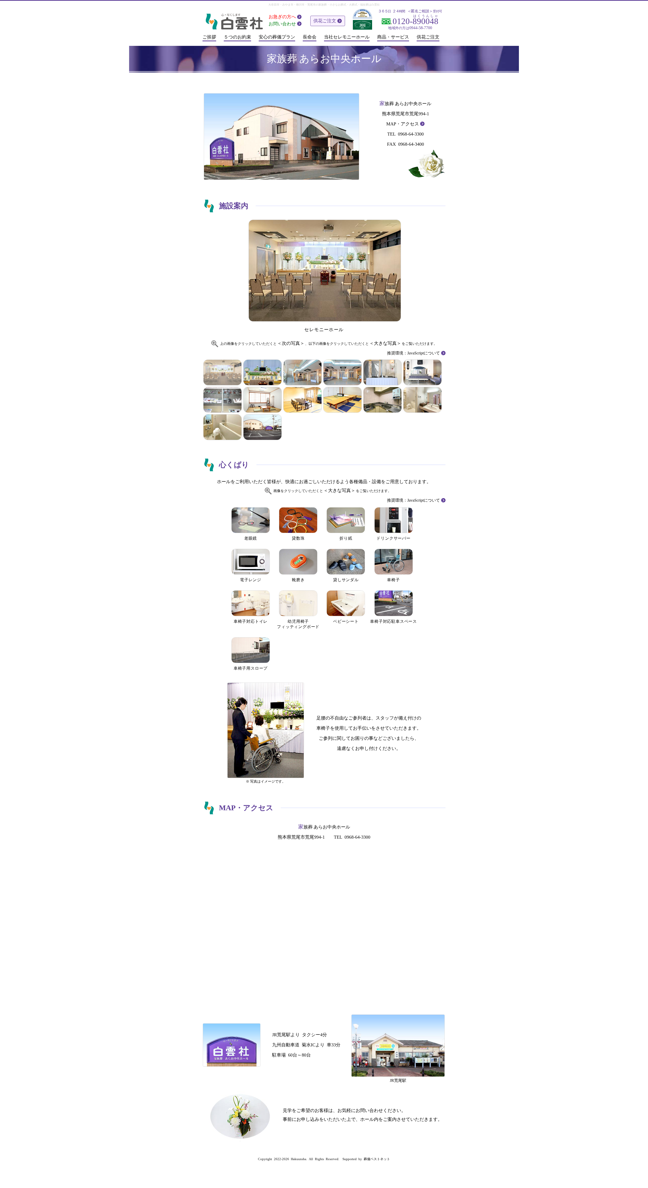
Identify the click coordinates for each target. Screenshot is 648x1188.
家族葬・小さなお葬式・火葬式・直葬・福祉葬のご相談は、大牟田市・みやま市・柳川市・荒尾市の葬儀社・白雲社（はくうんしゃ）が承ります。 (233, 20)
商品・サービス (393, 37)
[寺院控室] (262, 400)
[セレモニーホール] (324, 270)
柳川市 (300, 4)
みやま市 (287, 4)
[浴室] (222, 427)
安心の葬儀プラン (277, 37)
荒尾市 (311, 4)
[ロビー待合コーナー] (422, 372)
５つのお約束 (237, 37)
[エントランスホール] (302, 372)
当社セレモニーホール (347, 37)
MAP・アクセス (402, 123)
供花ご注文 (324, 20)
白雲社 (375, 4)
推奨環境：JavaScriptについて (413, 353)
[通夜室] (342, 400)
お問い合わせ (282, 23)
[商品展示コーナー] (222, 400)
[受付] (382, 372)
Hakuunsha (298, 1159)
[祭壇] (262, 372)
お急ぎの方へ (282, 16)
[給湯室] (382, 400)
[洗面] (422, 400)
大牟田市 (273, 4)
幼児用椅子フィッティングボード (298, 624)
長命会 (309, 37)
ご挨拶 (209, 37)
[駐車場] (262, 427)
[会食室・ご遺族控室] (302, 400)
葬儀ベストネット (377, 1159)
